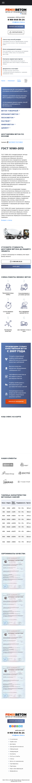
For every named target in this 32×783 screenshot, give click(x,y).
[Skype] (19, 726)
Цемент (5, 128)
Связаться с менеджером (16, 401)
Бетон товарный (9, 111)
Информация (11, 80)
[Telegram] (22, 726)
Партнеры (13, 766)
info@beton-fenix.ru (18, 22)
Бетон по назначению (17, 761)
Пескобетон (7, 118)
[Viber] (15, 726)
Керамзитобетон (9, 114)
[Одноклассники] (13, 726)
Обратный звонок (17, 32)
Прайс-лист (13, 741)
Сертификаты (14, 763)
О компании (13, 739)
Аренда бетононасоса (16, 746)
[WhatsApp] (17, 726)
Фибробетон (7, 124)
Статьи (12, 759)
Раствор (5, 121)
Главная (3, 80)
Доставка (13, 744)
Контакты (13, 754)
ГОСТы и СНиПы (15, 756)
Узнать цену (16, 266)
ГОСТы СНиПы (19, 81)
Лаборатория (14, 749)
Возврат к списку (6, 220)
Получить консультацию (16, 26)
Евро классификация (16, 768)
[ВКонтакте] (10, 726)
